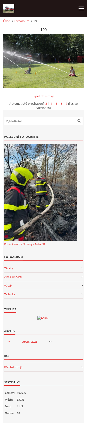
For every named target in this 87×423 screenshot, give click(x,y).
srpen (25, 341)
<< (9, 341)
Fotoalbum (21, 21)
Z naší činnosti (13, 277)
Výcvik (8, 285)
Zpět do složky (44, 96)
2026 (34, 341)
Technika (9, 294)
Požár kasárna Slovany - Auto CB (24, 244)
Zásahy (8, 268)
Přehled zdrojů (13, 367)
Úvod (6, 21)
